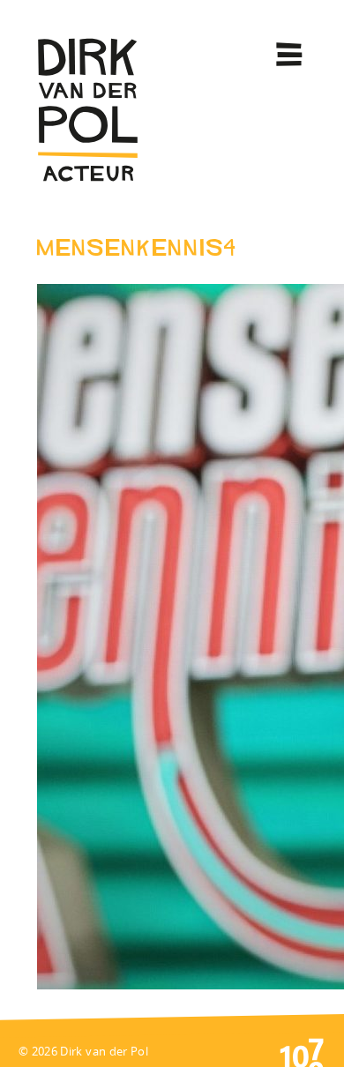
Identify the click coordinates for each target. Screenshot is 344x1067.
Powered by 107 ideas (301, 1051)
